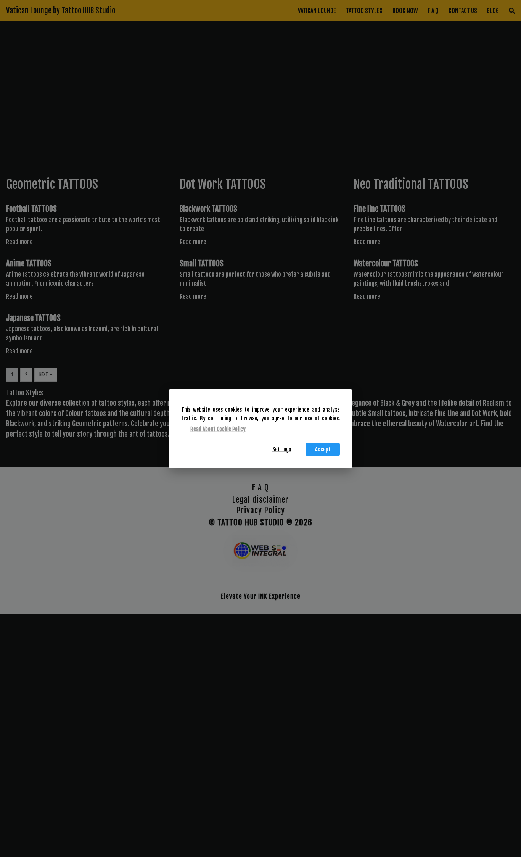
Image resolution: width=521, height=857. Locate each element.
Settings (281, 449)
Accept (323, 449)
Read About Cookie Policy (218, 429)
